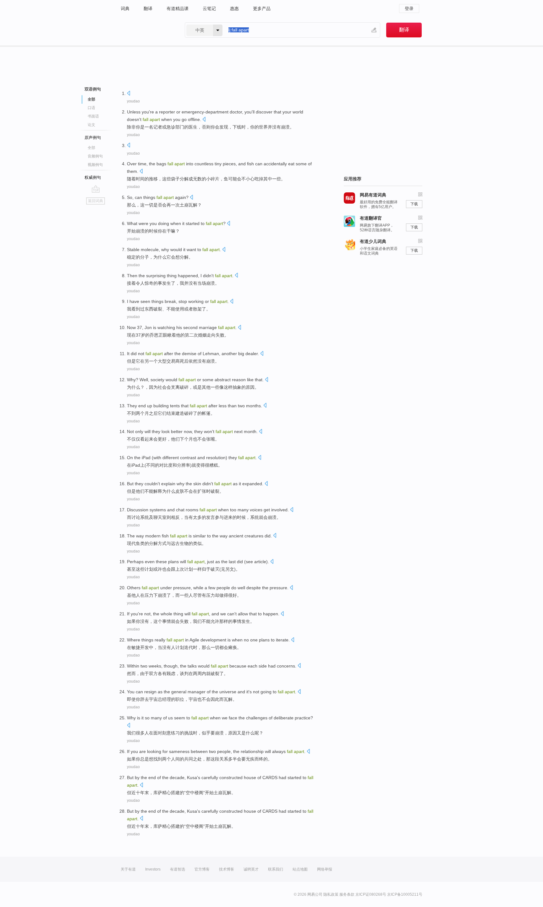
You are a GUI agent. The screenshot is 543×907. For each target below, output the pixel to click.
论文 (91, 125)
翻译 (148, 8)
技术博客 (226, 869)
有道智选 (177, 869)
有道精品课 (178, 8)
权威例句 (93, 177)
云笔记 (209, 8)
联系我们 (275, 869)
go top (96, 189)
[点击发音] (128, 94)
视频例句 (95, 164)
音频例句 (95, 156)
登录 (409, 8)
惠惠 (234, 8)
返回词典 (95, 201)
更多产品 (262, 8)
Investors (153, 869)
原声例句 (93, 137)
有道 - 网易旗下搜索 (146, 30)
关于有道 (128, 869)
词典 (125, 8)
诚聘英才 (251, 869)
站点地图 (300, 869)
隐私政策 (330, 894)
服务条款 (346, 894)
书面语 (93, 116)
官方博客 (202, 869)
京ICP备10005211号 (404, 894)
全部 (91, 148)
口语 (91, 108)
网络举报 (324, 869)
